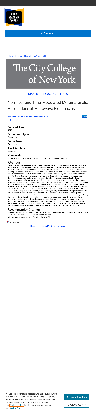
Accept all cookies (76, 397)
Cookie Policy (16, 408)
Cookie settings (17, 405)
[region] (48, 401)
